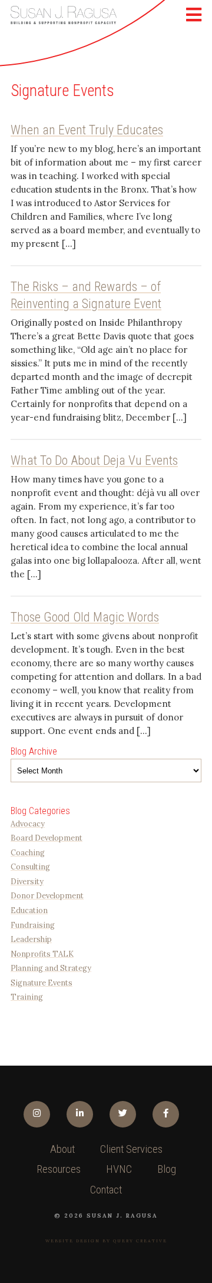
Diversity (27, 881)
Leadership (31, 939)
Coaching (28, 852)
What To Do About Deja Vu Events (94, 460)
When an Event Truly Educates (87, 130)
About (62, 1149)
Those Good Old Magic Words (85, 617)
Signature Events (41, 982)
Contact (106, 1189)
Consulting (30, 866)
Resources (59, 1169)
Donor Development (47, 895)
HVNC (119, 1169)
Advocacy (28, 823)
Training (27, 996)
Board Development (46, 837)
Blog (166, 1169)
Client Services (131, 1149)
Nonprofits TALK (42, 953)
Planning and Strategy (51, 968)
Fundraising (33, 925)
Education (29, 910)
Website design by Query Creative (106, 1241)
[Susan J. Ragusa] (64, 15)
